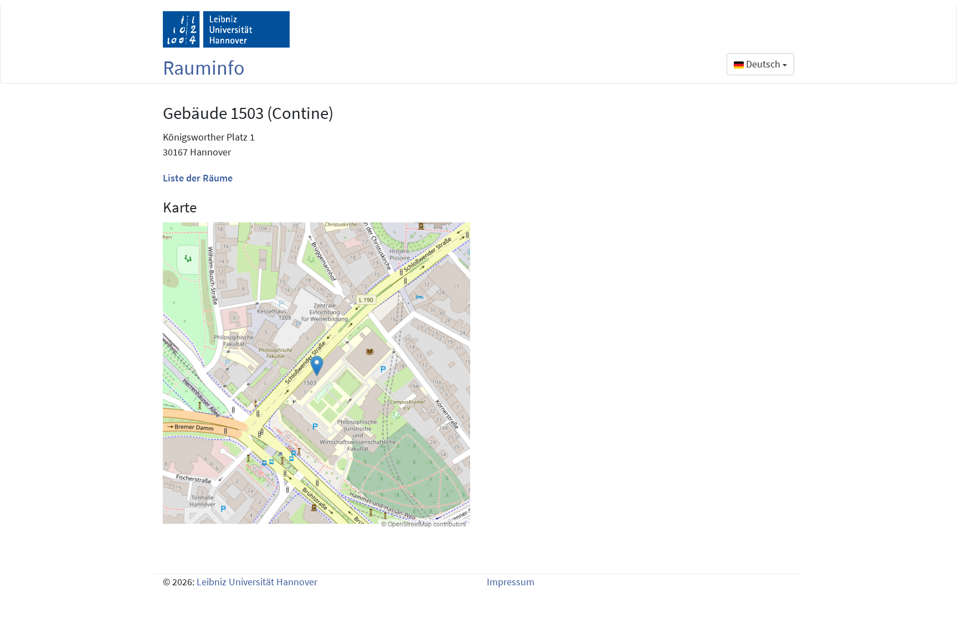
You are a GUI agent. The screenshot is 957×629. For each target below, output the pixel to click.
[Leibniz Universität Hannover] (226, 29)
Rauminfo (204, 67)
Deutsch (763, 64)
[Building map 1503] (316, 375)
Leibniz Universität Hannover (257, 581)
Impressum (510, 581)
